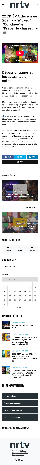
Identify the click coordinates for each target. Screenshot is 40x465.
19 (15, 296)
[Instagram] (19, 460)
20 (20, 296)
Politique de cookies (18, 455)
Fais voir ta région (14, 191)
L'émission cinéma (20, 334)
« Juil (19, 308)
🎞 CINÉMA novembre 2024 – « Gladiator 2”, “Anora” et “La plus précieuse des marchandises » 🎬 (24, 340)
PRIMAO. (23, 451)
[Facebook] (16, 460)
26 (15, 300)
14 (25, 292)
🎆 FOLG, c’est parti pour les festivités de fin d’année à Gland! (20, 195)
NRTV (19, 130)
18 (10, 296)
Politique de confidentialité (20, 453)
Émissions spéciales (21, 322)
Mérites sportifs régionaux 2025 (23, 326)
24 (5, 300)
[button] (3, 4)
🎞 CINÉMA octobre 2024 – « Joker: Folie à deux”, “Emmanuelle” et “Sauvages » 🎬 (24, 357)
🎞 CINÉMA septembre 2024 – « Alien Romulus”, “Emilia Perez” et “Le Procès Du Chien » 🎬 (24, 374)
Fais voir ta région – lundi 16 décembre (22, 227)
